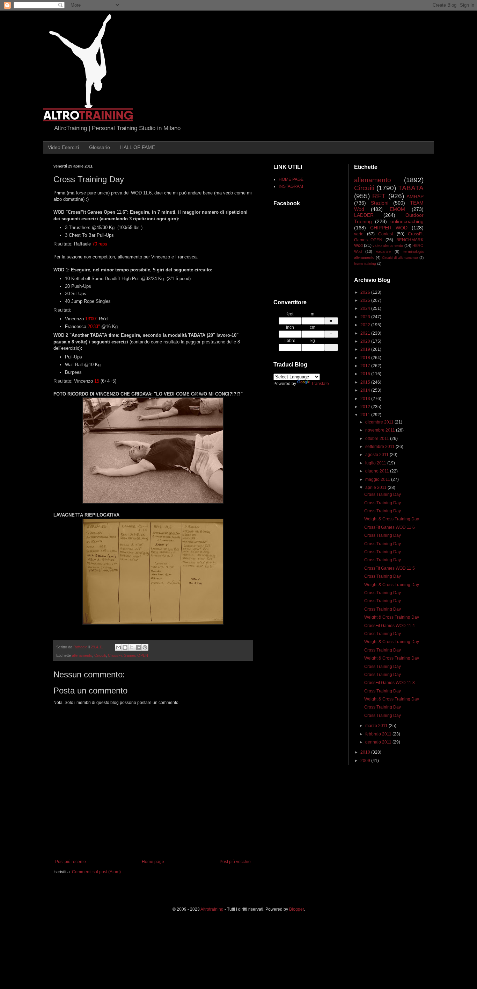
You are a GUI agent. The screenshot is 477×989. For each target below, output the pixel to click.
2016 (365, 373)
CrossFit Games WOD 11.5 (389, 568)
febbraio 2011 (378, 734)
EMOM (397, 209)
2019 (365, 349)
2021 (365, 333)
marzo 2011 (377, 725)
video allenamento (388, 245)
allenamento (82, 655)
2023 (365, 316)
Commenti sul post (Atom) (96, 871)
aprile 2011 (376, 487)
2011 (365, 414)
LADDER (364, 215)
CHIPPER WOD (389, 227)
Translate (320, 383)
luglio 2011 (376, 463)
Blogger (296, 909)
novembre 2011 (380, 430)
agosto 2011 (377, 454)
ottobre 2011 (377, 438)
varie (359, 234)
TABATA (411, 188)
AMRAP (415, 196)
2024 (365, 308)
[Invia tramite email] (118, 647)
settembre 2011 (380, 446)
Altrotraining (211, 909)
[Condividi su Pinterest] (144, 647)
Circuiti (100, 655)
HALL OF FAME (137, 147)
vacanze (383, 251)
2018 (365, 357)
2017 (365, 365)
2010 (365, 752)
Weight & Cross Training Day (391, 519)
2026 (365, 292)
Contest (385, 234)
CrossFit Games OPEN (128, 655)
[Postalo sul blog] (125, 647)
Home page (153, 861)
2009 (365, 760)
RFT (379, 196)
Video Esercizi (63, 147)
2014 (365, 390)
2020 (365, 341)
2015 (365, 382)
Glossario (99, 147)
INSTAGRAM (291, 186)
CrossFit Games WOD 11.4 (389, 625)
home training (365, 263)
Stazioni (379, 203)
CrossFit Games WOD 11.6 (389, 527)
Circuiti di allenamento (400, 257)
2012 (365, 406)
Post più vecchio (235, 861)
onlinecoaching (407, 221)
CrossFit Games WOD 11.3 (389, 682)
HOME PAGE (291, 179)
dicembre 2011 (380, 422)
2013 (365, 398)
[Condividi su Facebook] (138, 647)
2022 (365, 324)
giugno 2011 (377, 471)
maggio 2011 (378, 479)
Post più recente (70, 861)
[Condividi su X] (131, 647)
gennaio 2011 (378, 742)
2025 (365, 300)
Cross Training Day (382, 494)
